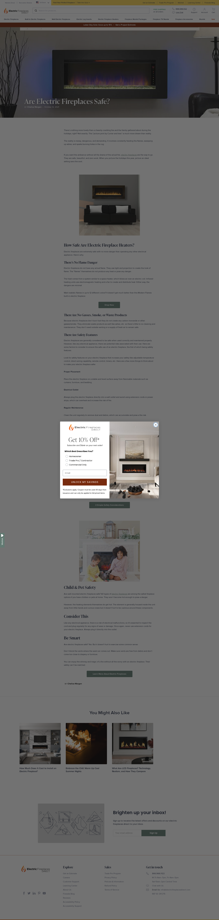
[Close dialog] (155, 425)
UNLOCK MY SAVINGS (84, 482)
